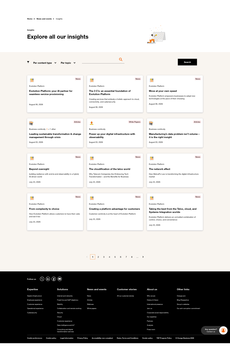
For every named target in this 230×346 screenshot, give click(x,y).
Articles (89, 300)
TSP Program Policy (164, 338)
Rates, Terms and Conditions (127, 338)
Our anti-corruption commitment (188, 308)
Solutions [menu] (80, 10)
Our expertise (151, 317)
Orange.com (181, 296)
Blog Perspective (183, 300)
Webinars (90, 304)
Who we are (151, 296)
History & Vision (152, 300)
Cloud (59, 317)
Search (187, 62)
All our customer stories (125, 296)
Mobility (60, 304)
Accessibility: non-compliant (102, 338)
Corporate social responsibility (158, 313)
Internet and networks (65, 296)
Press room (151, 329)
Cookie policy (51, 338)
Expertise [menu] (67, 10)
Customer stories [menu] (98, 10)
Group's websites (183, 304)
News (89, 296)
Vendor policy (147, 338)
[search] (188, 10)
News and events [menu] (119, 10)
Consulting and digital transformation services (65, 330)
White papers (91, 308)
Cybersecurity (32, 313)
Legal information (66, 338)
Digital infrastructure (34, 296)
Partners (150, 321)
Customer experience (34, 304)
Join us (149, 308)
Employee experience (34, 300)
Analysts (150, 325)
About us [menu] (136, 10)
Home (29, 19)
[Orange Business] (36, 10)
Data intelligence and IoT (66, 325)
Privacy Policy (82, 338)
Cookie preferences (34, 338)
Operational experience (35, 308)
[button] (45, 60)
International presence (155, 304)
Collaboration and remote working (69, 308)
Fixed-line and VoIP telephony (67, 300)
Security (60, 313)
